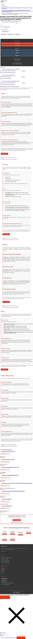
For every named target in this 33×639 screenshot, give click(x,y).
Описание (1, 86)
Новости (2, 573)
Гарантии (4, 86)
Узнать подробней (17, 520)
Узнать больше (4, 153)
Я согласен (5, 596)
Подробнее (20, 534)
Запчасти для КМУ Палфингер (5, 562)
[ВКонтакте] (14, 592)
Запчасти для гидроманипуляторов (6, 557)
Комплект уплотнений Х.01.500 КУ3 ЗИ (5, 76)
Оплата (15, 86)
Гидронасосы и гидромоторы (5, 560)
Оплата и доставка (3, 34)
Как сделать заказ (10, 34)
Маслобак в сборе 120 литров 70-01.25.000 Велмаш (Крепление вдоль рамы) (17, 483)
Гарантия (2, 570)
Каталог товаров (4, 6)
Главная (3, 4)
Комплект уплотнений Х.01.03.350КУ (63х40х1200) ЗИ (7, 70)
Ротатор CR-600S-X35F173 (7, 506)
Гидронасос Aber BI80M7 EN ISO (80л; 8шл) (10, 475)
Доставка (11, 86)
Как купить (8, 86)
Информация (3, 569)
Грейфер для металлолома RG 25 (8, 451)
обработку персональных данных (11, 637)
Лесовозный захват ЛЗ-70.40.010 (8, 459)
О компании (3, 568)
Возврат (17, 86)
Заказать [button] (21, 637)
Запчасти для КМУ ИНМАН (5, 561)
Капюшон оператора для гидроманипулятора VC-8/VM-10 (13, 491)
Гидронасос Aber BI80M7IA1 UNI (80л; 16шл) (10, 467)
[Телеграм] (16, 592)
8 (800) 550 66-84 (4, 578)
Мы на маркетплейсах (17, 34)
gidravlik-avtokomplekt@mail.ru (12, 159)
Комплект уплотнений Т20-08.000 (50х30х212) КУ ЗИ (7, 82)
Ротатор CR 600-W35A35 (6, 499)
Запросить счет (5, 454)
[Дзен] (18, 592)
